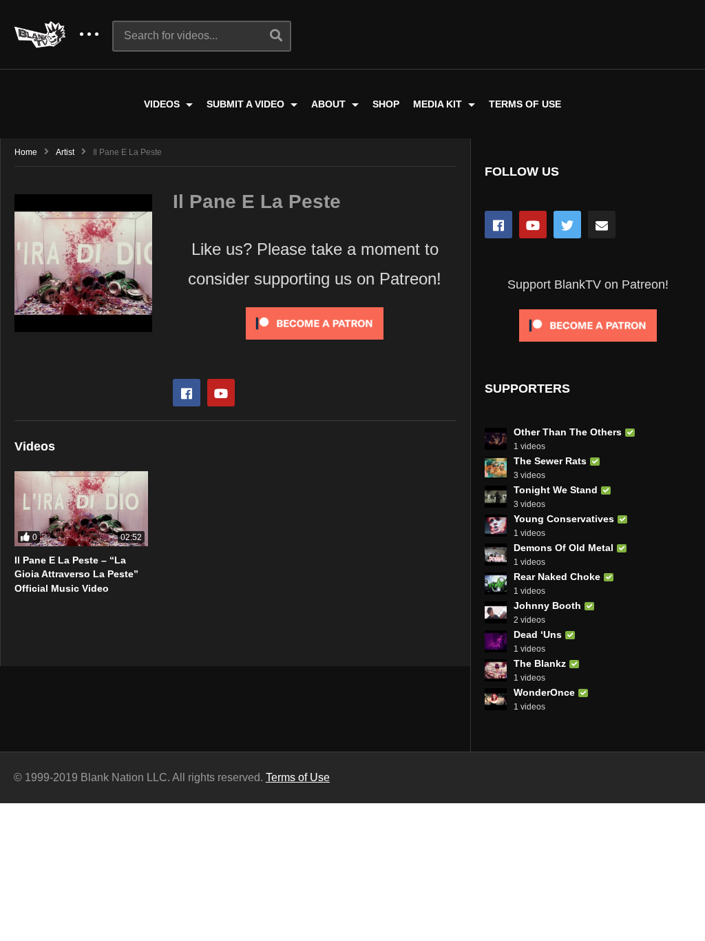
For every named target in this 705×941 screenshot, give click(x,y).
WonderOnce (544, 692)
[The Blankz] (496, 670)
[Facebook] (186, 392)
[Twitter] (567, 224)
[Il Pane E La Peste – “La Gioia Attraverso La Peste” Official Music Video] (81, 508)
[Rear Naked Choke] (496, 583)
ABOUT (329, 104)
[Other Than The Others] (496, 439)
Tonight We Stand (556, 489)
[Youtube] (221, 392)
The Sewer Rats (550, 460)
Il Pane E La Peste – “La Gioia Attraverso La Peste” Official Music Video (76, 574)
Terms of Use (298, 777)
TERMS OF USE (525, 104)
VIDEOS (163, 104)
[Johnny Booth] (496, 612)
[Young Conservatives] (496, 526)
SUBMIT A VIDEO (247, 104)
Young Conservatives (564, 518)
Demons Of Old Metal (563, 547)
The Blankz (540, 663)
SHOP (385, 104)
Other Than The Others (568, 431)
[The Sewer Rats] (496, 468)
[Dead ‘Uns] (496, 641)
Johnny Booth (547, 605)
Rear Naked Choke (557, 576)
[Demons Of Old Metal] (496, 555)
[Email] (601, 224)
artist (65, 152)
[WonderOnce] (496, 699)
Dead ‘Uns (538, 634)
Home (25, 152)
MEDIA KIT (439, 104)
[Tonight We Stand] (496, 497)
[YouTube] (533, 224)
